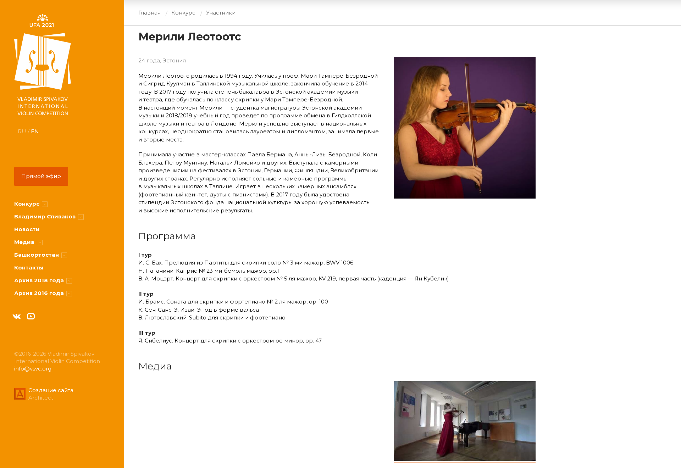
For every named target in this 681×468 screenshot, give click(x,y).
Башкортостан (37, 254)
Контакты (29, 267)
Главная (149, 12)
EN (35, 131)
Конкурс (27, 203)
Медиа (25, 242)
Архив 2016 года (39, 293)
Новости (27, 229)
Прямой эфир (41, 176)
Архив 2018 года (39, 280)
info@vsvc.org (32, 368)
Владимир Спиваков (45, 216)
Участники (221, 12)
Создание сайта (50, 390)
